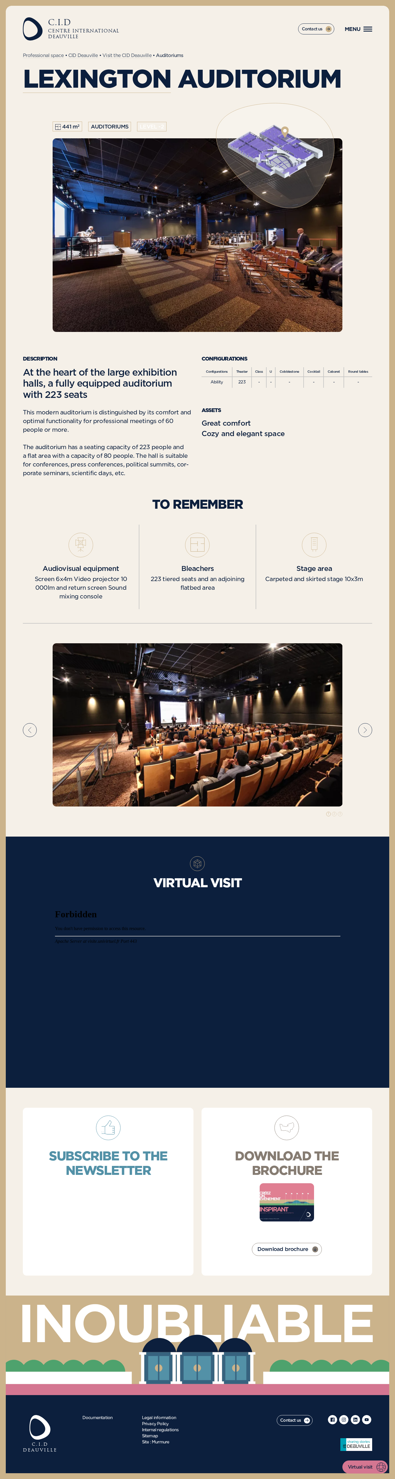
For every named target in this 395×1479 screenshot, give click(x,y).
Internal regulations (160, 1430)
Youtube (366, 1419)
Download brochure (282, 1249)
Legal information (159, 1418)
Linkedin (355, 1419)
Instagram (343, 1419)
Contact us (312, 29)
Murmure (160, 1442)
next (365, 729)
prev (30, 729)
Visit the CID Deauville (127, 55)
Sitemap (150, 1436)
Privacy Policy (155, 1424)
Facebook (332, 1419)
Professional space (43, 55)
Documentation (97, 1418)
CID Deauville (83, 55)
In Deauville (356, 1444)
